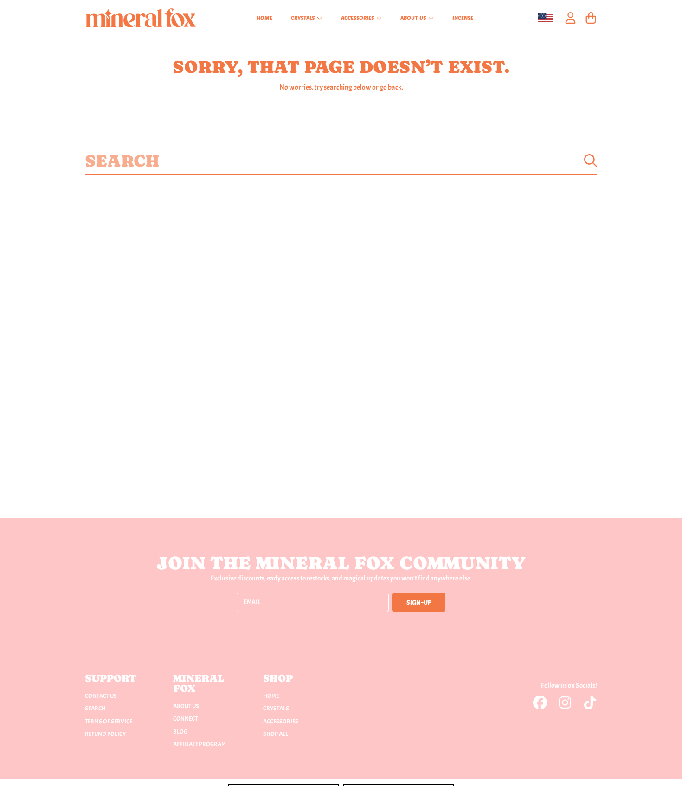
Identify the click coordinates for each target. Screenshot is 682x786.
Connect (185, 718)
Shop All (275, 734)
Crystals (303, 17)
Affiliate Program (199, 744)
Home (271, 696)
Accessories (358, 17)
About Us (413, 17)
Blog (180, 731)
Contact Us (101, 696)
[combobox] (341, 160)
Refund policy (105, 734)
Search (95, 708)
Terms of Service (108, 721)
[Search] (590, 160)
